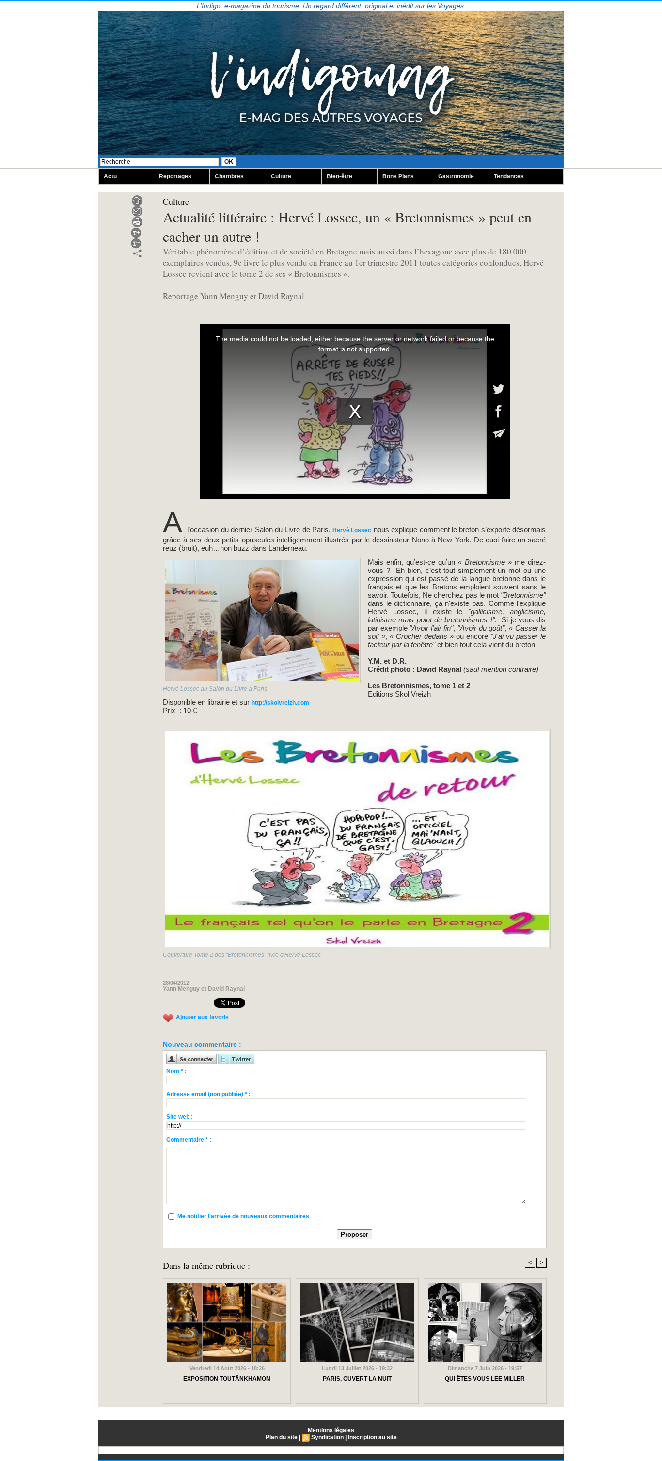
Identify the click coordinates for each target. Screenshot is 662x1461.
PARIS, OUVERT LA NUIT (357, 1378)
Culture (281, 176)
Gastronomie (456, 176)
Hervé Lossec (351, 530)
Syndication (327, 1437)
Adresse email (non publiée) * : (208, 1094)
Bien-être (339, 176)
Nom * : (176, 1071)
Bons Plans (398, 176)
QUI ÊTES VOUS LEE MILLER (485, 1378)
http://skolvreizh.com (280, 702)
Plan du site (282, 1437)
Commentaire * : (188, 1139)
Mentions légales (331, 1430)
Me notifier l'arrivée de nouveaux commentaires (243, 1216)
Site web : (179, 1116)
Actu (110, 176)
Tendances (509, 176)
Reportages (175, 176)
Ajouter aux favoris (202, 1017)
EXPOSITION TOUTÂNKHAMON (226, 1378)
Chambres (229, 176)
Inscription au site (372, 1437)
